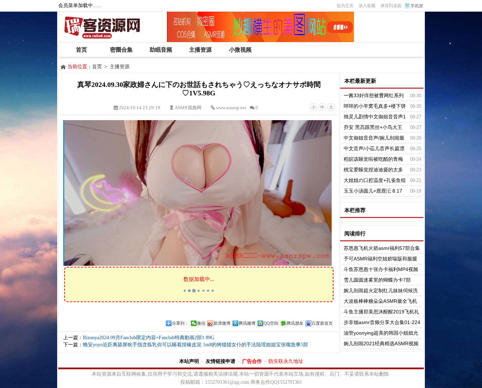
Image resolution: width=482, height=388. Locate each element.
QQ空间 (271, 323)
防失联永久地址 (286, 361)
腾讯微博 (247, 323)
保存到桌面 (391, 5)
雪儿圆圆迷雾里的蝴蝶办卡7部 (377, 280)
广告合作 (252, 361)
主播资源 (119, 66)
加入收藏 (367, 5)
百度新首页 (322, 323)
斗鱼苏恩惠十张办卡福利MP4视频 (381, 269)
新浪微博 (221, 323)
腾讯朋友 (295, 323)
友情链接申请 (220, 361)
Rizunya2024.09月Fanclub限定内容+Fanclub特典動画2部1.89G (148, 337)
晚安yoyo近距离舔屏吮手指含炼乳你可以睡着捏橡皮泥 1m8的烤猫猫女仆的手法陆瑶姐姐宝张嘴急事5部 (195, 344)
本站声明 (189, 361)
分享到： (180, 323)
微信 (201, 323)
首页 (97, 66)
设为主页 (345, 5)
